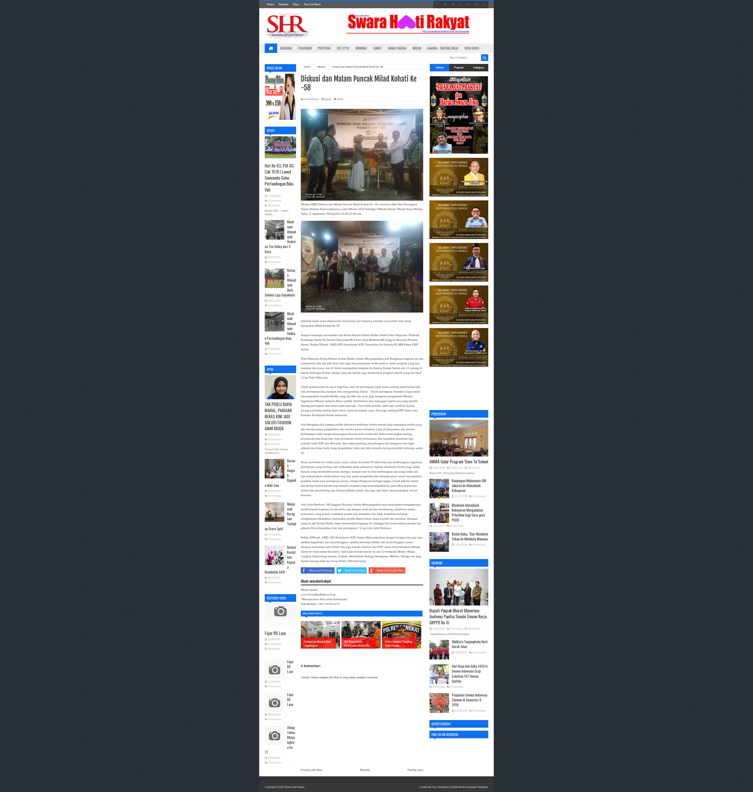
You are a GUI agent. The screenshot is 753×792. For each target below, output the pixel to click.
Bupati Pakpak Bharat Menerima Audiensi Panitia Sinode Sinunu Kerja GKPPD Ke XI (458, 616)
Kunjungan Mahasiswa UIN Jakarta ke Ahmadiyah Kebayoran (469, 485)
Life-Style (343, 48)
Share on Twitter (355, 570)
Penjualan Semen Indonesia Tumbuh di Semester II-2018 (469, 699)
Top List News (312, 4)
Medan (417, 48)
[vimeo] (453, 5)
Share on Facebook (321, 570)
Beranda (365, 769)
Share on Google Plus (390, 570)
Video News (471, 48)
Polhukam (305, 48)
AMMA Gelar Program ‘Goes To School (458, 461)
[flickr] (461, 5)
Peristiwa (324, 48)
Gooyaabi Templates (477, 787)
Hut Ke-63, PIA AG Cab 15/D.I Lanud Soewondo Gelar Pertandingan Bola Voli (279, 177)
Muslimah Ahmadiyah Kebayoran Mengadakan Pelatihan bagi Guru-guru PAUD (468, 513)
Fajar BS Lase (275, 633)
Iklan (296, 4)
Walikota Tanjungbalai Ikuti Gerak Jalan (470, 644)
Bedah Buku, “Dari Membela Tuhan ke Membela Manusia (470, 536)
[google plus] (484, 5)
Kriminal (361, 48)
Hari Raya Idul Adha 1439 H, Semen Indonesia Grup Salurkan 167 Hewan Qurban (470, 674)
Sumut (377, 48)
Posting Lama (415, 769)
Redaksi (283, 4)
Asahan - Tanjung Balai (442, 48)
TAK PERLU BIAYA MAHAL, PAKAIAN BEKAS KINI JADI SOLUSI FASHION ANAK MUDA (278, 416)
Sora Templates (440, 787)
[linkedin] (476, 5)
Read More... (275, 205)
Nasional (286, 48)
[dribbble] (469, 5)
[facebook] (437, 5)
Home (270, 4)
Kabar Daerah (397, 48)
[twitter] (445, 5)
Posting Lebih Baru (311, 769)
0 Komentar (274, 200)
